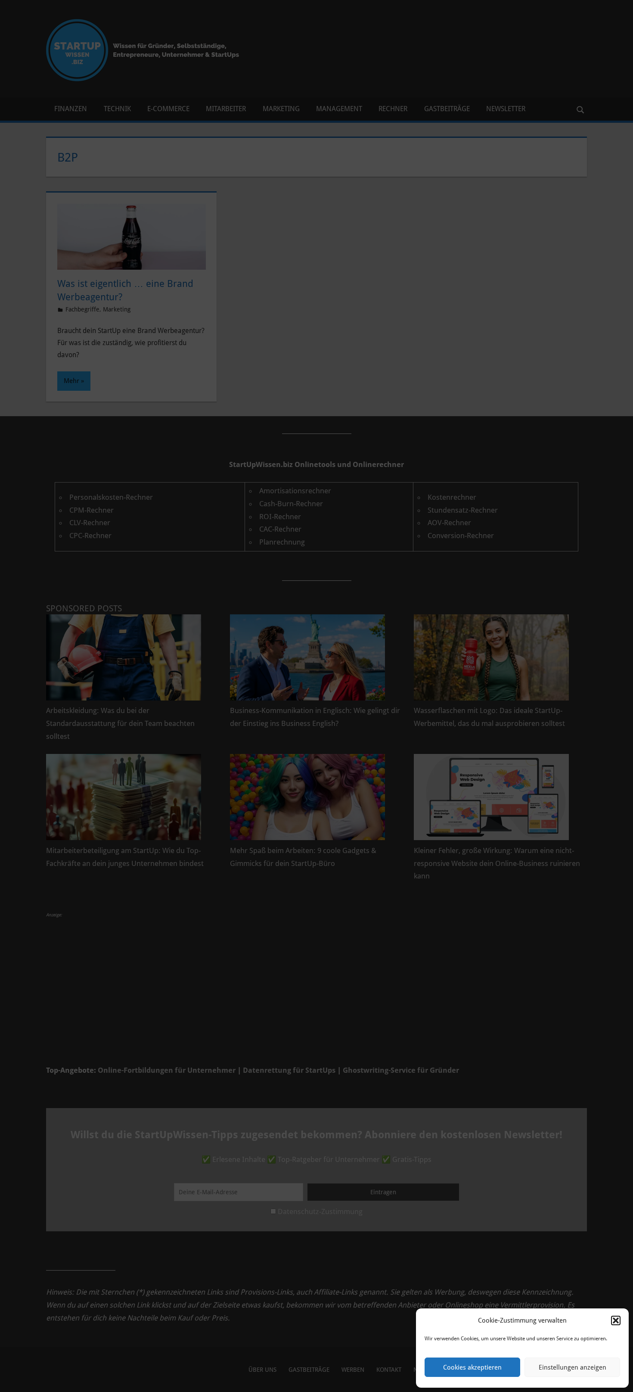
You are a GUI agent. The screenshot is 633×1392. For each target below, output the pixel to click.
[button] (615, 1320)
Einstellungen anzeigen (572, 1367)
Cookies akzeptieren (472, 1367)
